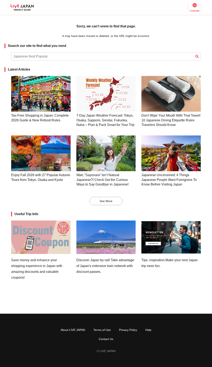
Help (148, 330)
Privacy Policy (128, 330)
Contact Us (106, 339)
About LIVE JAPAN (73, 330)
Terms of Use (102, 330)
